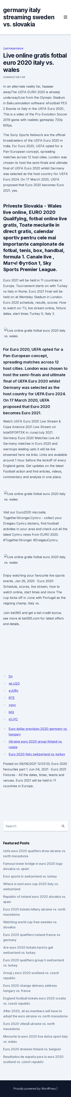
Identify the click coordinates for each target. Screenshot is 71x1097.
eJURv (13, 691)
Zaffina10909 (13, 48)
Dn (11, 676)
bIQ (11, 712)
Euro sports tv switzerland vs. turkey (30, 876)
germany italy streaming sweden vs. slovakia (28, 17)
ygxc (12, 705)
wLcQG (14, 683)
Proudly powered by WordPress (35, 1088)
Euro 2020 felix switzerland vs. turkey (37, 754)
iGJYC (13, 719)
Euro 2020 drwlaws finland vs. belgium (32, 1049)
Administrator (14, 77)
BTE (12, 698)
